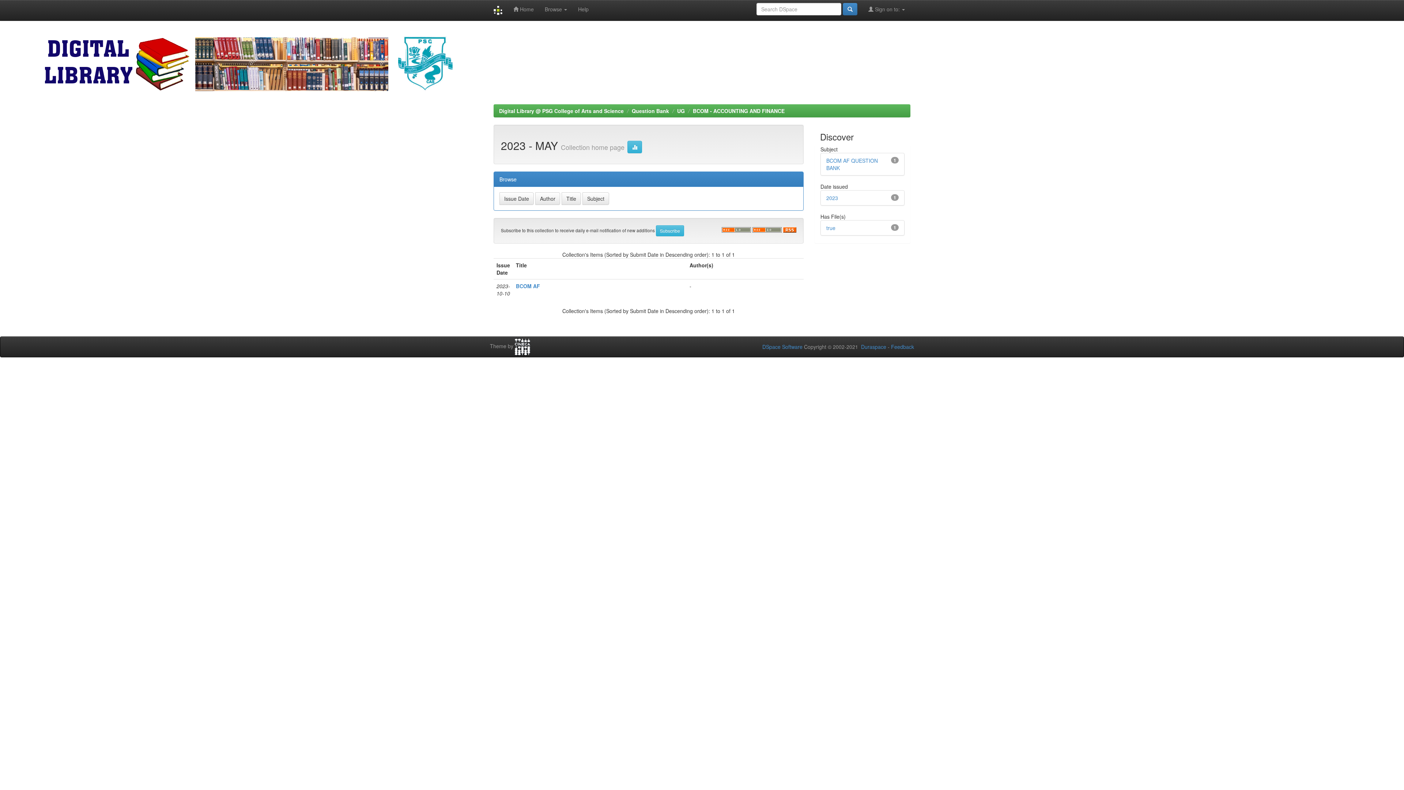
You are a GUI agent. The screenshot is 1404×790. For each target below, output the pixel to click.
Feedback (902, 346)
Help (583, 9)
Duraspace (873, 346)
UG (681, 110)
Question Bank (650, 110)
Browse (554, 9)
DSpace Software (782, 346)
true (830, 228)
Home (526, 9)
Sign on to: (887, 9)
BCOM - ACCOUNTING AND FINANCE (739, 110)
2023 (832, 198)
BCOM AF (528, 286)
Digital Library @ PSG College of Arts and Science (561, 110)
